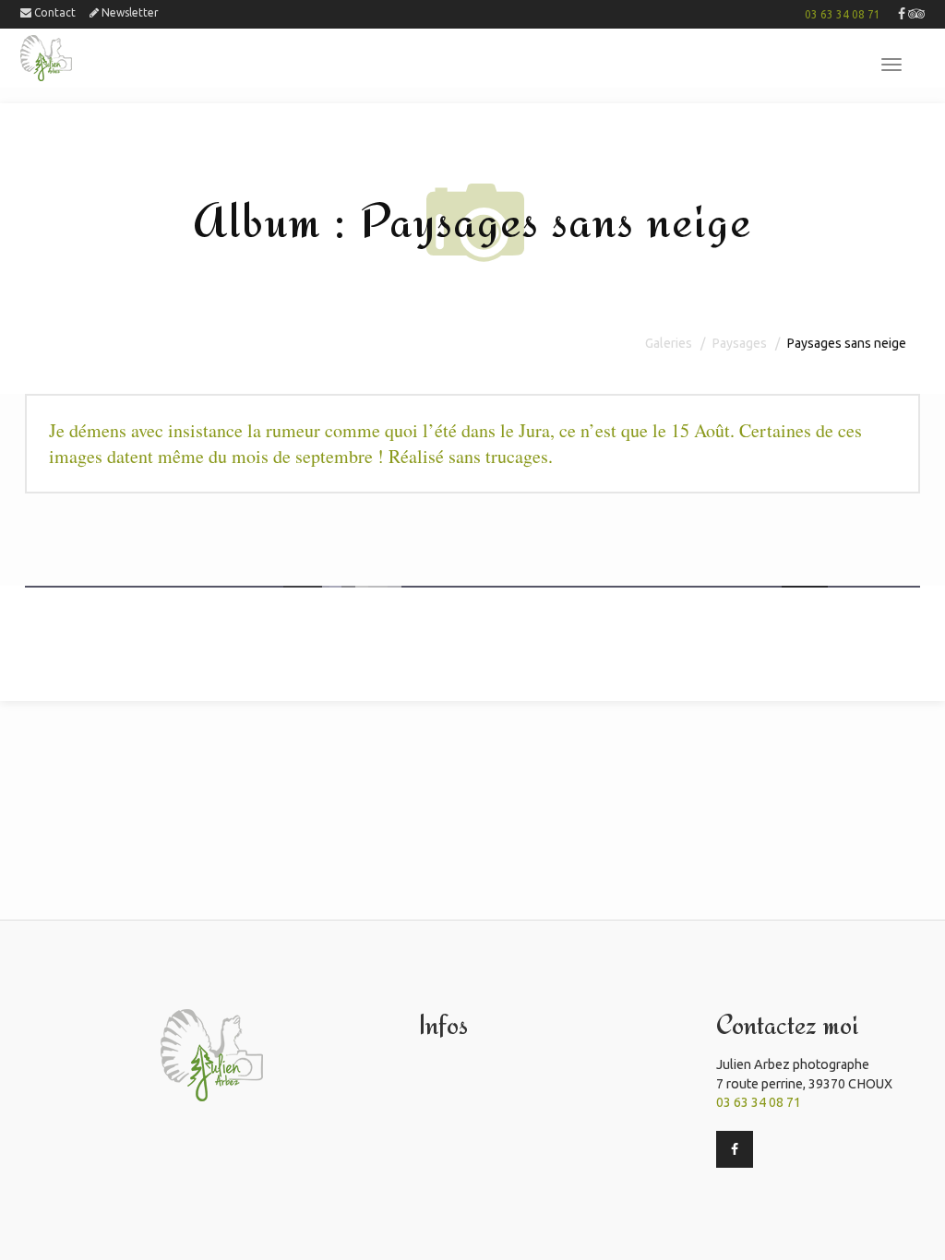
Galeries (668, 343)
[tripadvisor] (916, 14)
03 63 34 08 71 (842, 14)
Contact (53, 12)
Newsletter (129, 12)
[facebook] (901, 14)
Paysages (739, 343)
